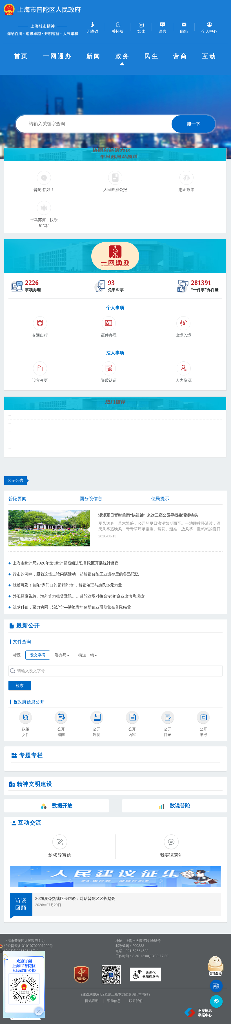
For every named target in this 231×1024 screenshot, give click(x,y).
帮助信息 (114, 1001)
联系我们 (136, 1001)
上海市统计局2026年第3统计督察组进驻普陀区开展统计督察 (66, 563)
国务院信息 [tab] (91, 498)
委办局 (60, 655)
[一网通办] (115, 256)
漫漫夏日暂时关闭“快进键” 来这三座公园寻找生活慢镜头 (148, 515)
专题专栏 (31, 755)
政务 (122, 56)
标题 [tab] (17, 655)
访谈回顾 (21, 904)
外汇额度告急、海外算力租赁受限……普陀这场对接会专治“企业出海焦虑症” (79, 596)
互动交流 (29, 822)
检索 (20, 685)
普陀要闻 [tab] (17, 498)
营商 (180, 56)
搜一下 (193, 124)
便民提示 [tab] (160, 498)
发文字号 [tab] (38, 655)
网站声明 (92, 1001)
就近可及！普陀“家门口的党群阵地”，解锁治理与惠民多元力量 (67, 585)
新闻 (93, 56)
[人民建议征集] (115, 876)
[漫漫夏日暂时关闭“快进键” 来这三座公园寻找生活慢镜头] (49, 528)
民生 (152, 56)
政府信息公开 (31, 702)
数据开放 (62, 805)
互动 (209, 56)
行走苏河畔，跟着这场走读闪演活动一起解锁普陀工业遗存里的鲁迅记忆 (76, 574)
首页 (21, 56)
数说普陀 (180, 805)
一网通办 (57, 56)
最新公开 (28, 625)
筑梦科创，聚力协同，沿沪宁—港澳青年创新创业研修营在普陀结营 (72, 607)
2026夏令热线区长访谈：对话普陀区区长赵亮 (75, 898)
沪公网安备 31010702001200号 (28, 946)
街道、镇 (86, 655)
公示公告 (15, 480)
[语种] (216, 1001)
